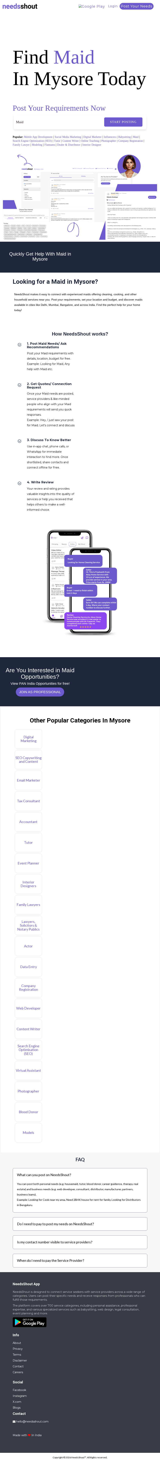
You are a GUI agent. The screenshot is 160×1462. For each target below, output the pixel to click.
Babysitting (124, 137)
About (17, 1343)
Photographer (108, 140)
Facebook (19, 1390)
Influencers (110, 137)
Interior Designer (91, 144)
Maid (136, 137)
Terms (17, 1354)
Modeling (37, 144)
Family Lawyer (21, 144)
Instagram (20, 1396)
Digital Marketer (92, 137)
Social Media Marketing (68, 137)
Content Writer (70, 140)
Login (113, 6)
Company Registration (130, 140)
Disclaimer (20, 1360)
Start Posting (123, 122)
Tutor (57, 140)
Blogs (16, 1407)
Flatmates (49, 144)
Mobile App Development (38, 137)
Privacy (18, 1349)
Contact (18, 1366)
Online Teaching (90, 140)
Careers (18, 1372)
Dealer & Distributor (68, 144)
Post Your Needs (136, 6)
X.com (17, 1402)
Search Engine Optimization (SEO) (32, 140)
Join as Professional (40, 692)
